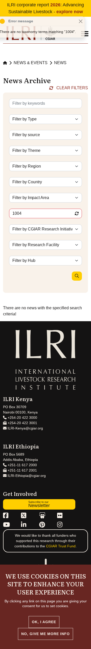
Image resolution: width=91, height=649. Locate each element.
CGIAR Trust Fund (61, 546)
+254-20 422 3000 (22, 418)
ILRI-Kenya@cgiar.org (25, 428)
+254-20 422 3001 (22, 423)
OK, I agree (44, 622)
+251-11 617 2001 (22, 470)
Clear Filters (72, 88)
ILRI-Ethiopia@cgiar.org (26, 476)
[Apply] (77, 276)
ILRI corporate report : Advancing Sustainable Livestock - (45, 8)
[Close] (80, 21)
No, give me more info (45, 634)
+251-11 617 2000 (22, 465)
